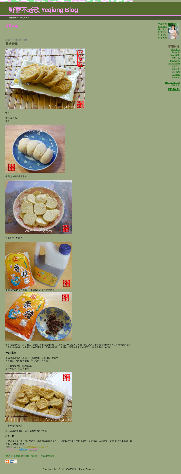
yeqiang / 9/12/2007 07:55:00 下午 (35, 447)
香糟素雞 (176, 52)
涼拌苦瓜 (176, 75)
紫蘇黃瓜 (176, 69)
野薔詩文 (162, 32)
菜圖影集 (175, 85)
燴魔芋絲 (176, 58)
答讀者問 (162, 24)
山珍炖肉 (176, 72)
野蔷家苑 (162, 35)
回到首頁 (174, 89)
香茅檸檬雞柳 (174, 63)
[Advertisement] (69, 32)
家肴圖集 (17, 456)
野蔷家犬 (162, 38)
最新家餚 (175, 49)
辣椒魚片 (176, 66)
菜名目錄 (175, 82)
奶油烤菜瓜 (175, 55)
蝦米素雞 (176, 77)
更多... (168, 82)
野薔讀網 (162, 27)
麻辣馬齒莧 (175, 61)
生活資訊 (162, 29)
